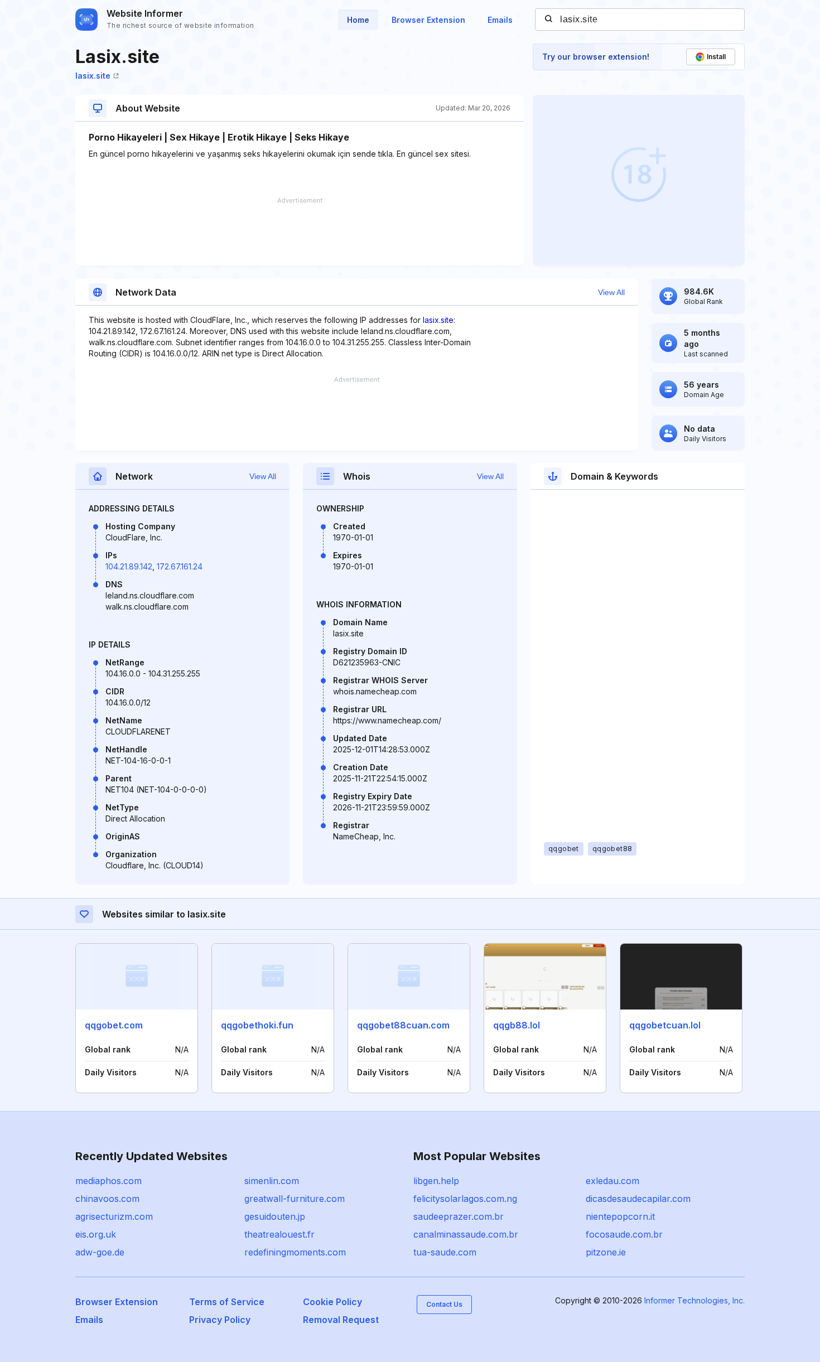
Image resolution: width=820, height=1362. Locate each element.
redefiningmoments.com (295, 1252)
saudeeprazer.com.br (458, 1216)
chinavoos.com (107, 1198)
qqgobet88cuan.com (403, 1025)
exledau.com (612, 1180)
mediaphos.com (108, 1180)
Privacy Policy (219, 1319)
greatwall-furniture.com (294, 1198)
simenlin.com (271, 1180)
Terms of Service (226, 1301)
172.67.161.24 (179, 566)
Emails (500, 20)
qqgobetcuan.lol (665, 1025)
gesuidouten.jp (274, 1216)
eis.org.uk (95, 1234)
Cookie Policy (332, 1301)
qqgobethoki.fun (257, 1025)
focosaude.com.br (624, 1234)
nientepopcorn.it (620, 1216)
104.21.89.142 (128, 566)
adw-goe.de (99, 1252)
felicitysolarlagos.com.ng (465, 1198)
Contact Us (444, 1304)
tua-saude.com (444, 1252)
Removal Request (341, 1319)
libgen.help (436, 1180)
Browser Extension (428, 20)
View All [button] (611, 292)
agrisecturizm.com (114, 1216)
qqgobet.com (114, 1025)
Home (358, 20)
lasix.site (92, 75)
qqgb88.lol (516, 1025)
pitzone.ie (606, 1252)
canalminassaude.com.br (465, 1234)
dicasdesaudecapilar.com (638, 1198)
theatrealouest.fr (279, 1234)
